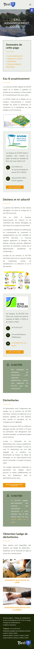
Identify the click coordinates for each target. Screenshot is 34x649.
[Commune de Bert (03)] (17, 4)
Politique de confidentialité (22, 618)
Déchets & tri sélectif (14, 59)
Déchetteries (11, 61)
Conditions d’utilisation (9, 625)
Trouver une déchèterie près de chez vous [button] (14, 485)
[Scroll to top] (30, 645)
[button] (32, 10)
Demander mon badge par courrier (17, 608)
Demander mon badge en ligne (17, 581)
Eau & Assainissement (15, 56)
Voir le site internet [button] (15, 187)
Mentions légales (8, 618)
